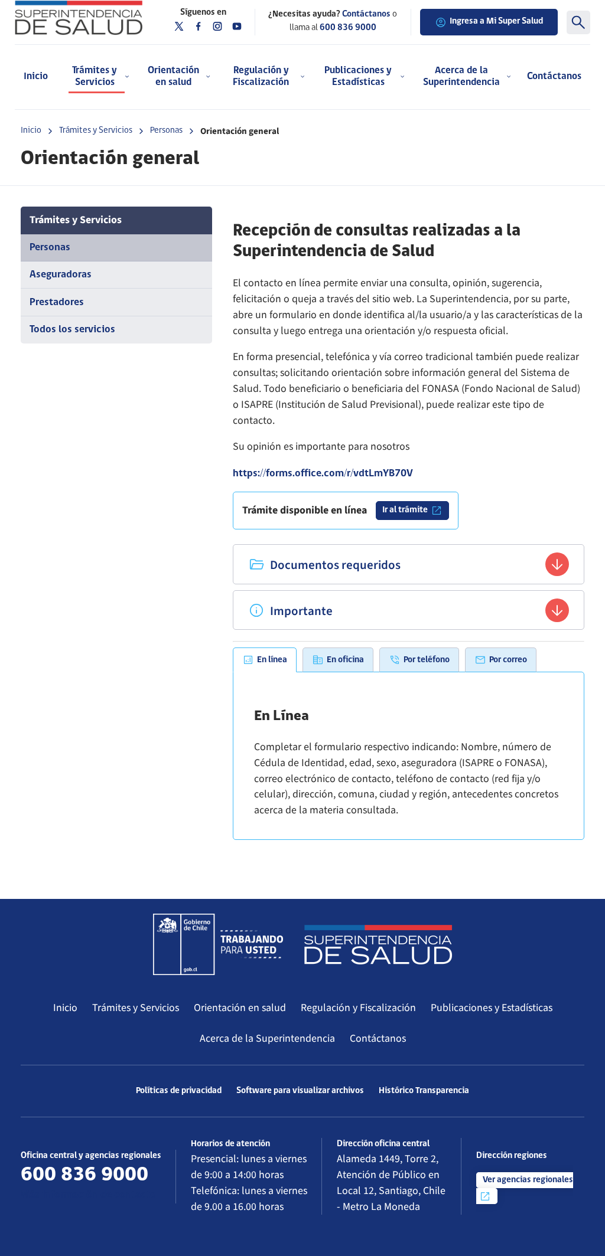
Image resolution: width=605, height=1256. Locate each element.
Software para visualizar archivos (300, 1091)
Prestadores (57, 302)
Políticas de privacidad (179, 1091)
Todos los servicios (72, 330)
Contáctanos (554, 76)
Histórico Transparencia (424, 1091)
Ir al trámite (405, 510)
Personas (166, 130)
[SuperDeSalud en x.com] (179, 26)
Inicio (36, 76)
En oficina (345, 660)
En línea (272, 660)
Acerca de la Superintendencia (267, 1038)
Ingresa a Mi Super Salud (496, 21)
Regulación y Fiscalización (358, 1007)
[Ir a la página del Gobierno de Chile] (218, 944)
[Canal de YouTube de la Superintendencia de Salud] (237, 26)
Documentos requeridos (334, 565)
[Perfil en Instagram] (217, 26)
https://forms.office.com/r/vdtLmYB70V (323, 474)
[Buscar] (578, 22)
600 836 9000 (348, 28)
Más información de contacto (88, 1195)
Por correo (508, 660)
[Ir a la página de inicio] (78, 17)
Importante (300, 611)
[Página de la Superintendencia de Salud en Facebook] (198, 26)
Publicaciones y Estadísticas (491, 1007)
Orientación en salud (240, 1007)
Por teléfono (427, 660)
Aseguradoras (61, 275)
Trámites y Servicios (95, 130)
